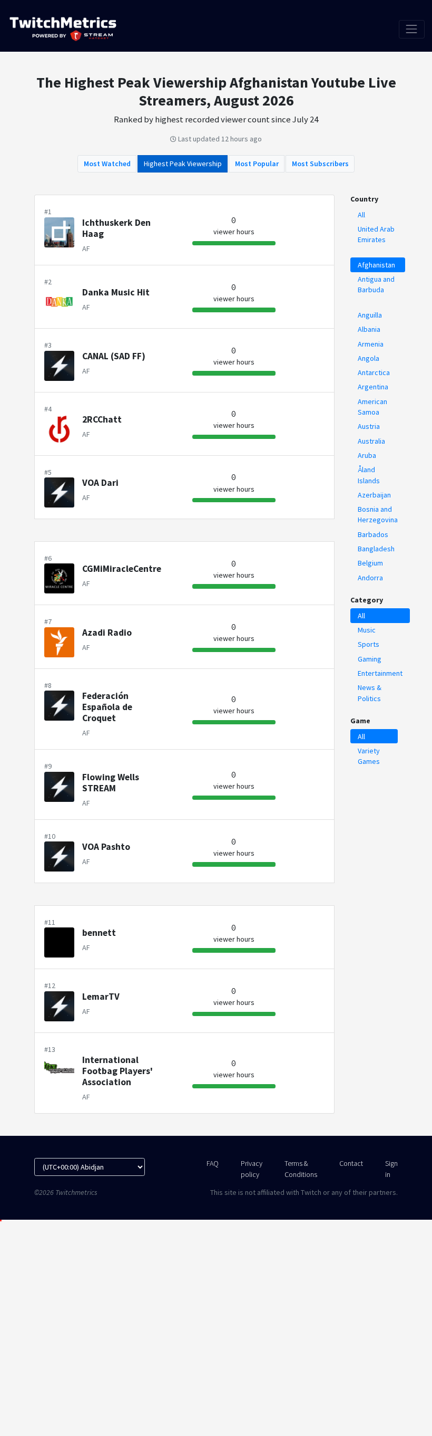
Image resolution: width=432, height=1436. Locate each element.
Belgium (370, 563)
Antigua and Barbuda (376, 284)
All (361, 214)
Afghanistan (376, 265)
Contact (351, 1163)
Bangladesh (376, 548)
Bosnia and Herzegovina (378, 514)
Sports (368, 644)
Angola (368, 358)
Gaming (369, 659)
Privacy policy (251, 1169)
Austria (369, 426)
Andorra (370, 577)
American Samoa (372, 407)
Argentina (373, 386)
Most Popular (257, 163)
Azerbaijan (374, 495)
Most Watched (107, 163)
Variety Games (369, 756)
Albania (369, 329)
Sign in (391, 1169)
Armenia (371, 344)
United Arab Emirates (376, 234)
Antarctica (374, 372)
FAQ (213, 1163)
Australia (371, 441)
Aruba (367, 455)
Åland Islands (369, 475)
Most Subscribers (320, 163)
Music (367, 630)
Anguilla (370, 315)
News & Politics (369, 693)
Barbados (373, 534)
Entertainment (380, 673)
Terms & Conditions (300, 1169)
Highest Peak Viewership (183, 163)
